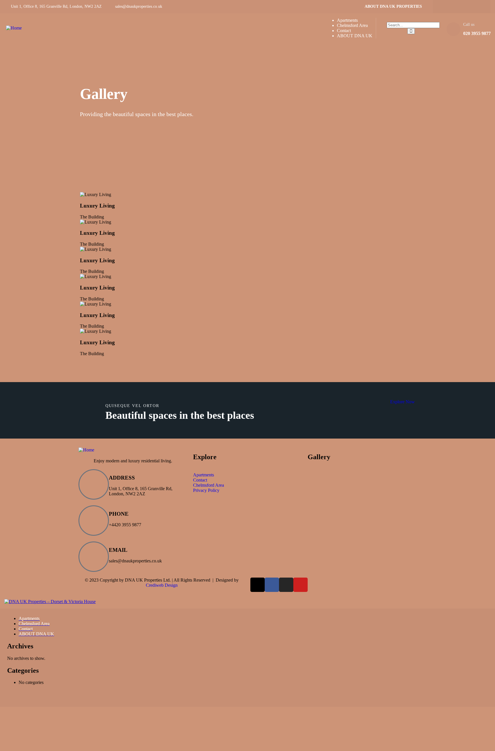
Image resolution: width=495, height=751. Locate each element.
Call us (468, 24)
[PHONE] (93, 520)
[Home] (13, 28)
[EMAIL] (93, 556)
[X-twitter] (467, 7)
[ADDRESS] (93, 484)
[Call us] (453, 29)
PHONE (119, 514)
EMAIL (118, 550)
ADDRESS (122, 478)
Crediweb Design (162, 585)
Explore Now (402, 401)
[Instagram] (456, 7)
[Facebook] (445, 7)
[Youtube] (478, 7)
